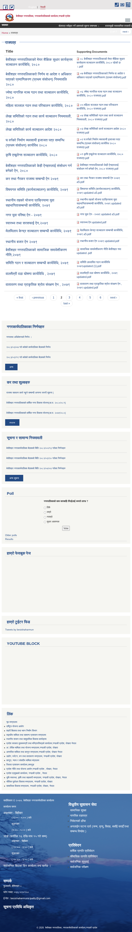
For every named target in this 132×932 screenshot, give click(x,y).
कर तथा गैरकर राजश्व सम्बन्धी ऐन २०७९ (32, 179)
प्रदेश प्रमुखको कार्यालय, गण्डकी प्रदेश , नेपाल (26, 773)
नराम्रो (49, 516)
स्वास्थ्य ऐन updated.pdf (93, 222)
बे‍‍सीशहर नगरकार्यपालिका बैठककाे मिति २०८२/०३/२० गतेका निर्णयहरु (35, 458)
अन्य (11, 367)
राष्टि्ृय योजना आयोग (15, 726)
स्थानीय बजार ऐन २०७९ (21, 242)
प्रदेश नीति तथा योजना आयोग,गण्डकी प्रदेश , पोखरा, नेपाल (31, 768)
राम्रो (49, 512)
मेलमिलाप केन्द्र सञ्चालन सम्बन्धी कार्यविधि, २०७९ (39, 231)
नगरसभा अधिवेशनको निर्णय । (19, 337)
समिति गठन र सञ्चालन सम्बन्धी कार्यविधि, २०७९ (37, 263)
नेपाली (42, 7)
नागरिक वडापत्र (78, 815)
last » (66, 303)
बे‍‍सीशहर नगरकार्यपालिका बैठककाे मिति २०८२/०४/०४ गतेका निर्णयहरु (35, 468)
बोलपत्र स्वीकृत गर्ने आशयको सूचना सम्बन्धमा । (71, 25)
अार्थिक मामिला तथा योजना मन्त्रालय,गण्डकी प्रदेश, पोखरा (32, 747)
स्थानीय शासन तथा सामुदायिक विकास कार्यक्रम (26, 739)
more (12, 422)
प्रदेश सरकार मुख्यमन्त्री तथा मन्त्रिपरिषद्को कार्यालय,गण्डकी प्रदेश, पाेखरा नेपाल (41, 743)
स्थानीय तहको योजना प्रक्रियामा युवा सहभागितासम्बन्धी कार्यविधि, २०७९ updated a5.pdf (99, 203)
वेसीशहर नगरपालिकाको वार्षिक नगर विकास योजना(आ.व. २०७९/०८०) (36, 412)
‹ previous (38, 297)
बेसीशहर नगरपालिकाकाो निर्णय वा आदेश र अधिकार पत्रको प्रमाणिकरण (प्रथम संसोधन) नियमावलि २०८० (39, 79)
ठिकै (48, 507)
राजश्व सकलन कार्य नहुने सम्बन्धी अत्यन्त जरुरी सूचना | (30, 392)
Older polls (11, 535)
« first (19, 297)
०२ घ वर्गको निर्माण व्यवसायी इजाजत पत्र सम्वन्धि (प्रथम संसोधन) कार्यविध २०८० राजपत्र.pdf (98, 143)
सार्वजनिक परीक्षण (79, 867)
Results (9, 539)
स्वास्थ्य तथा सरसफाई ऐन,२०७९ (27, 223)
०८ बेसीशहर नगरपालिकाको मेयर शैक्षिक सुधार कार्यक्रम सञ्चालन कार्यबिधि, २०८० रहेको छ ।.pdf (101, 62)
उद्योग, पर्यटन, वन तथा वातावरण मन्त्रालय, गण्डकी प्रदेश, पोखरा (34, 756)
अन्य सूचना (14, 478)
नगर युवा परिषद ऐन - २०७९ (24, 215)
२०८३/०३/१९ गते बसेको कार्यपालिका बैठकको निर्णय (28, 357)
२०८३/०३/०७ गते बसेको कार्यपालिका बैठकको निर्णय (28, 347)
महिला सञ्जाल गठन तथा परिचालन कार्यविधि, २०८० (39, 106)
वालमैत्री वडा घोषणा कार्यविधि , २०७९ (30, 274)
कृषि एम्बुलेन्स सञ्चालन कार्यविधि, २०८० (31, 155)
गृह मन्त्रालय (11, 722)
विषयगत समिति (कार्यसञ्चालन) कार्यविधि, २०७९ (37, 189)
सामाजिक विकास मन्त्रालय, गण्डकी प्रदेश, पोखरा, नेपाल (30, 785)
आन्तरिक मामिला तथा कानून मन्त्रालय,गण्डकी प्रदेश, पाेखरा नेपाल (34, 751)
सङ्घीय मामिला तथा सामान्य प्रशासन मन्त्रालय (26, 734)
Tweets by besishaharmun (19, 629)
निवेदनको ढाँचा (78, 821)
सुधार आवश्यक (53, 521)
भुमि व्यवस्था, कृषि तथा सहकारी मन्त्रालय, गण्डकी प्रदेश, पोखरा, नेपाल (36, 777)
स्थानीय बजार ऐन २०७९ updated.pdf (99, 241)
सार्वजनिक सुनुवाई (79, 861)
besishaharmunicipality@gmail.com (30, 898)
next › (118, 31)
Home (5, 32)
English (32, 7)
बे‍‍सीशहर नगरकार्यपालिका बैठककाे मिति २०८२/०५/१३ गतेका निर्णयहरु (35, 448)
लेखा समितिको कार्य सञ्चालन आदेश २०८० (34, 129)
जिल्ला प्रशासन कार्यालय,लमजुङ (20, 764)
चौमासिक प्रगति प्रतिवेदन (84, 856)
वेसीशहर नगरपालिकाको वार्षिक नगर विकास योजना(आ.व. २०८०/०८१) (36, 402)
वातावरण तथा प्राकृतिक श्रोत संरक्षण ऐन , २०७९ (38, 284)
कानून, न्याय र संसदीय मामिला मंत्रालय (22, 760)
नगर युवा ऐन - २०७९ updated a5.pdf (99, 214)
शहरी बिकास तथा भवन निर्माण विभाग (21, 730)
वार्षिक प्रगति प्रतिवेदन (82, 850)
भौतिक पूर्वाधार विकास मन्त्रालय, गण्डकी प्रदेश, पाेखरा (29, 781)
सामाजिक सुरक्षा (78, 810)
